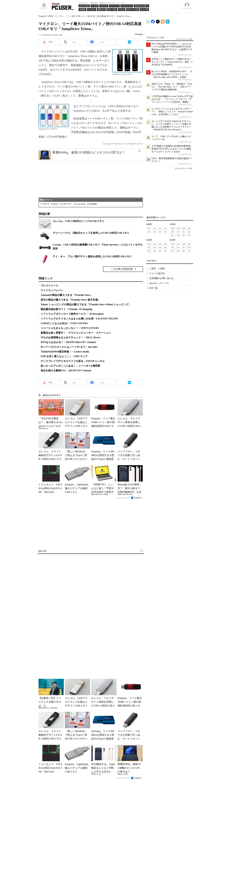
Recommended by (124, 498)
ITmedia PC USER (45, 16)
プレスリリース (49, 285)
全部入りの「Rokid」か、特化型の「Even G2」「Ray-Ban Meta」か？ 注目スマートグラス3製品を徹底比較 (171, 87)
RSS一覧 (153, 288)
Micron (56, 204)
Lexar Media (80, 204)
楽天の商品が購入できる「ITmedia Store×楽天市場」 (70, 299)
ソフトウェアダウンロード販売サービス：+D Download (72, 313)
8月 (149, 228)
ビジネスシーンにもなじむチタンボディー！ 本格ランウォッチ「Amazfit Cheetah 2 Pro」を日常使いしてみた (172, 112)
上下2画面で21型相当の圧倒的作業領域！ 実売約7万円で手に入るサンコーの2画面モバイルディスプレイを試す (172, 149)
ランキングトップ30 (183, 168)
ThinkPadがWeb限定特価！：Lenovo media (65, 351)
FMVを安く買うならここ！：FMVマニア (64, 356)
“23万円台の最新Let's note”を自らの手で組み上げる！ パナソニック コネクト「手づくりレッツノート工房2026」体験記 (172, 99)
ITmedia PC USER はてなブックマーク (168, 21)
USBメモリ (67, 204)
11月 (178, 228)
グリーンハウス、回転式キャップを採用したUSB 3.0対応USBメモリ (91, 233)
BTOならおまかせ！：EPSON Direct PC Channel (68, 342)
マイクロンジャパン (52, 290)
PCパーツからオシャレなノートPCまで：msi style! (69, 347)
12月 (172, 228)
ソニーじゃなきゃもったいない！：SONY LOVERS (70, 328)
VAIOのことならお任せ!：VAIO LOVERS (64, 323)
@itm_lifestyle (158, 21)
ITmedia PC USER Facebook (153, 21)
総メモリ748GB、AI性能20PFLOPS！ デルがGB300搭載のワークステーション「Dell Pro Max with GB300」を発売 (171, 74)
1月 (165, 232)
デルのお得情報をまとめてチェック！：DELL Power (70, 337)
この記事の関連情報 (121, 269)
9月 (189, 228)
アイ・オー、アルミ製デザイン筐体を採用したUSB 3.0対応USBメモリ (92, 256)
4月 (149, 232)
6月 (160, 228)
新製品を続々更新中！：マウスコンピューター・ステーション (76, 332)
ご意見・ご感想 (157, 268)
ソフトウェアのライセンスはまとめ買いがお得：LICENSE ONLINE (79, 318)
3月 (154, 232)
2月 (160, 232)
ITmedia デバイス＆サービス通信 (148, 21)
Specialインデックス (159, 283)
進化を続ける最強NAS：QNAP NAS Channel (66, 370)
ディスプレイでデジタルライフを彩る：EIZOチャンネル (73, 361)
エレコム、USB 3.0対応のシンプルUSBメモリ (78, 221)
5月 (165, 228)
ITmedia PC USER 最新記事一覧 (163, 21)
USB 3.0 (46, 204)
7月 (154, 228)
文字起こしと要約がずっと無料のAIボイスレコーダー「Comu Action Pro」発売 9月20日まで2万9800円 (171, 62)
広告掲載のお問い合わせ (161, 278)
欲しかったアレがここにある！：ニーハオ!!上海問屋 (70, 365)
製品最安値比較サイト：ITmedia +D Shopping (66, 309)
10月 (183, 228)
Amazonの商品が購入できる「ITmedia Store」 (67, 295)
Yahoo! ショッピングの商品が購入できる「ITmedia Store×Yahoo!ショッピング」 (86, 304)
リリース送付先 (157, 273)
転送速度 (93, 204)
